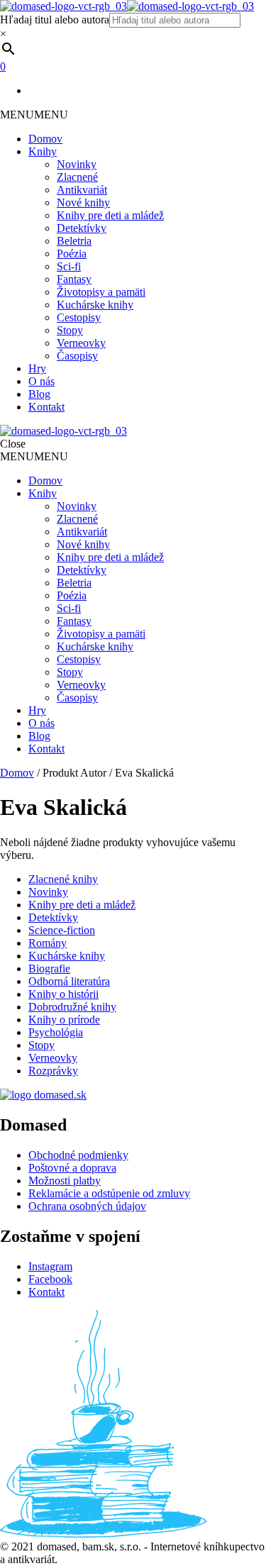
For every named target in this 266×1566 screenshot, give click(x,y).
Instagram (50, 1266)
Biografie (49, 968)
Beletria (74, 241)
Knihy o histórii (63, 994)
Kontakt (46, 407)
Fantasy (74, 279)
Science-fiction (61, 930)
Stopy (70, 330)
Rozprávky (53, 1071)
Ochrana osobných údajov (87, 1206)
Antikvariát (82, 190)
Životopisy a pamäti (101, 292)
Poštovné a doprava (72, 1168)
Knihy (42, 151)
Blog (39, 394)
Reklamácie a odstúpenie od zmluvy (109, 1193)
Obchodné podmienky (78, 1155)
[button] (34, 115)
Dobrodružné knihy (72, 1007)
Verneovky (81, 343)
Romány (47, 943)
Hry (37, 368)
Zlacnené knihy (63, 879)
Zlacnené (77, 177)
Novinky (76, 164)
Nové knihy (83, 202)
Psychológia (55, 1032)
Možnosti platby (64, 1180)
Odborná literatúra (69, 981)
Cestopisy (79, 317)
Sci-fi (69, 266)
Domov (45, 139)
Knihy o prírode (64, 1020)
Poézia (72, 254)
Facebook (50, 1279)
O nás (41, 381)
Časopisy (77, 356)
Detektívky (81, 228)
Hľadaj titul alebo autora (54, 19)
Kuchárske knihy (95, 305)
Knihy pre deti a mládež (110, 215)
